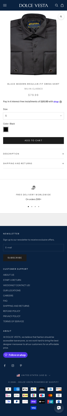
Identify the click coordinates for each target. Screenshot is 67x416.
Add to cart (33, 140)
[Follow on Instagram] (12, 365)
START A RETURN (12, 280)
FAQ (5, 300)
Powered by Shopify (46, 382)
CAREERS (8, 295)
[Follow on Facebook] (4, 365)
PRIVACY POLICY (11, 316)
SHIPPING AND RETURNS (16, 306)
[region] (33, 193)
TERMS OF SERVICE (13, 321)
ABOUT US (8, 274)
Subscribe (15, 257)
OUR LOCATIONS (12, 290)
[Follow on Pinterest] (20, 365)
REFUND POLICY (11, 311)
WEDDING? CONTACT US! (16, 285)
